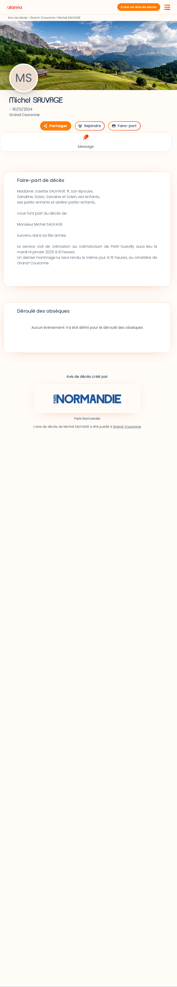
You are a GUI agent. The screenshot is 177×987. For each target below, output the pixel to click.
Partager (58, 125)
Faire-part (127, 125)
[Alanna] (14, 7)
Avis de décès (17, 18)
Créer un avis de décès (138, 7)
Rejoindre (92, 125)
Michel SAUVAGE (36, 100)
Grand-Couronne (42, 18)
